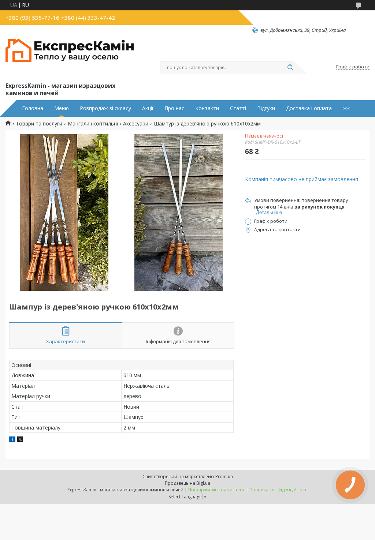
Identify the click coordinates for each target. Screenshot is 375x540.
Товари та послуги (39, 123)
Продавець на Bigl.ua (187, 483)
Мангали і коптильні (93, 123)
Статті (238, 108)
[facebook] (12, 440)
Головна (32, 108)
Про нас (174, 108)
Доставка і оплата (309, 108)
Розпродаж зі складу (105, 108)
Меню (61, 108)
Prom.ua (224, 476)
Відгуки (266, 108)
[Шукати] (290, 67)
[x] (20, 440)
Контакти (207, 108)
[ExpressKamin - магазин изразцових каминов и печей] (69, 57)
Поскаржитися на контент (216, 490)
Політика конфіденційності (278, 490)
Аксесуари (135, 123)
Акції (147, 108)
